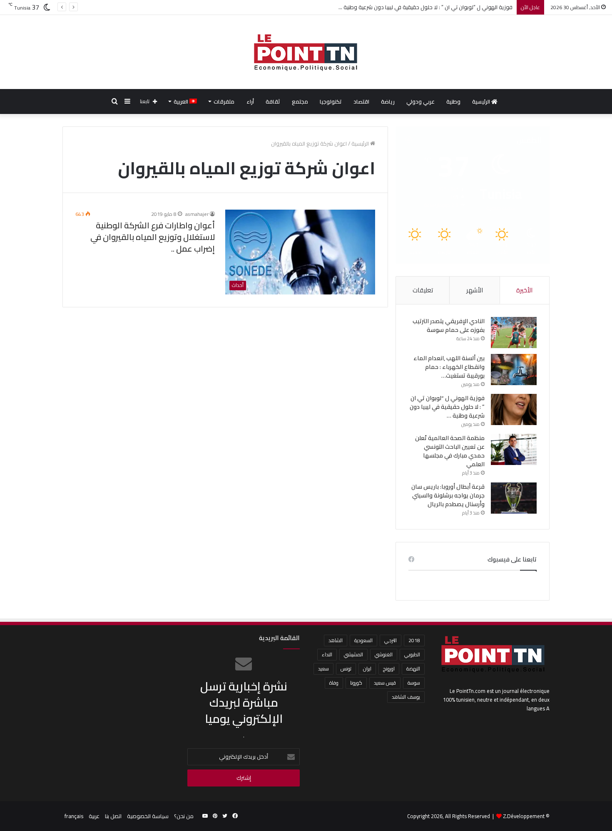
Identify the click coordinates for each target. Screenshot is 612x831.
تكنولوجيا (331, 101)
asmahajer (197, 214)
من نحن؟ (184, 816)
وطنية (453, 101)
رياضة (388, 101)
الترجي (390, 640)
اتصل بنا (113, 816)
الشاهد (335, 640)
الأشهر (474, 290)
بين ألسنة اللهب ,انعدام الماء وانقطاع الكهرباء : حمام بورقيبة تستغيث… (449, 367)
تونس (346, 668)
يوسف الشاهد (406, 697)
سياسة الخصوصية (148, 816)
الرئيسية (481, 101)
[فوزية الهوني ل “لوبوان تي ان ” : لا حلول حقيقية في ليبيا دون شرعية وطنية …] (514, 409)
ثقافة (273, 101)
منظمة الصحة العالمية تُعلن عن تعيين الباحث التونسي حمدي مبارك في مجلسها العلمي (450, 451)
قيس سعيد (385, 683)
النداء (327, 654)
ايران (367, 668)
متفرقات (224, 101)
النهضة (413, 668)
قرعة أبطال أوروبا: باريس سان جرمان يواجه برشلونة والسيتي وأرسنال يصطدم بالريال (448, 495)
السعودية (363, 640)
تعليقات (423, 290)
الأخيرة (524, 290)
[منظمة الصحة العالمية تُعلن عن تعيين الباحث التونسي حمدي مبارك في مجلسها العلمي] (514, 449)
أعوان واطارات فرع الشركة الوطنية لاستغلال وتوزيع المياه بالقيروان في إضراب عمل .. (152, 237)
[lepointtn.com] (306, 52)
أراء (250, 101)
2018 (414, 640)
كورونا (356, 683)
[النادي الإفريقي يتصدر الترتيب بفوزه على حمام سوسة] (514, 332)
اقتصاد (361, 101)
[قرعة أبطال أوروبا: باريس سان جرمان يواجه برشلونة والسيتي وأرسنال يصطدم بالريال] (514, 498)
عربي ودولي (420, 101)
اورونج (389, 668)
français (74, 816)
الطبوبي (412, 654)
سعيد (323, 668)
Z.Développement (524, 816)
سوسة (414, 683)
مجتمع (300, 101)
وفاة (333, 683)
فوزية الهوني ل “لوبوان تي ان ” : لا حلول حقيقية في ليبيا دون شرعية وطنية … (425, 7)
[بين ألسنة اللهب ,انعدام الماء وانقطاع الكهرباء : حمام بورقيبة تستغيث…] (514, 369)
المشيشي (353, 654)
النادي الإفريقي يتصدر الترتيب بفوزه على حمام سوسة (449, 325)
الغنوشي (384, 654)
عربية (94, 816)
